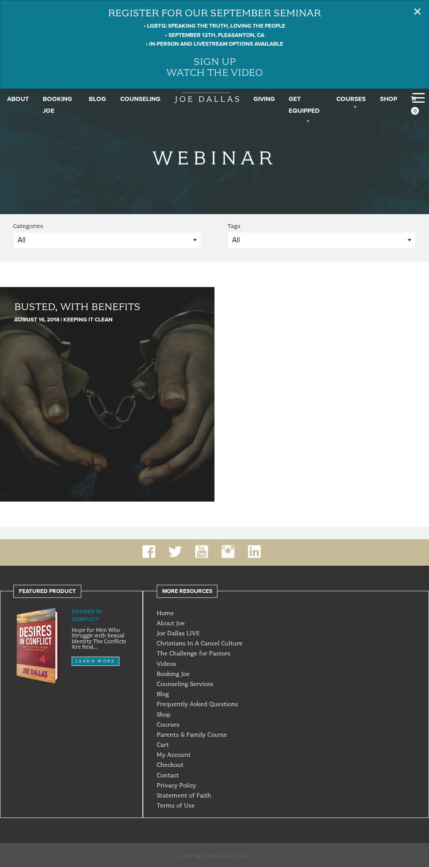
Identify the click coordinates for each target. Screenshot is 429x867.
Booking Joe (173, 673)
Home (165, 613)
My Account (174, 754)
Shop (388, 99)
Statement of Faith (184, 795)
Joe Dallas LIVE (178, 633)
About (18, 99)
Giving (264, 99)
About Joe (171, 623)
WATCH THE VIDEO (214, 72)
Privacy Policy (176, 785)
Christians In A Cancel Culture (200, 643)
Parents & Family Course (192, 734)
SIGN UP (215, 61)
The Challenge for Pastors (193, 653)
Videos (166, 663)
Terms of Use (176, 805)
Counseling (140, 99)
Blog (97, 99)
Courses (351, 99)
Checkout (170, 764)
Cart (163, 744)
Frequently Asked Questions (197, 704)
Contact (168, 775)
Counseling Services (185, 684)
